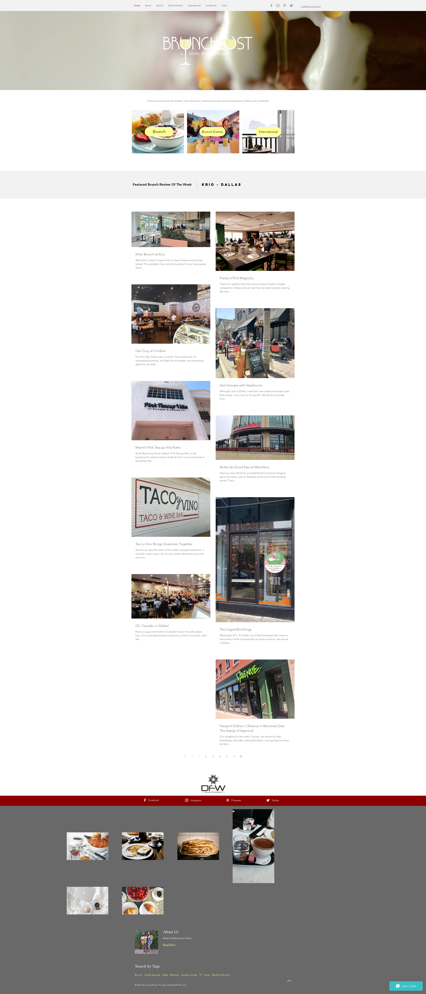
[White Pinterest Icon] (228, 800)
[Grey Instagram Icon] (278, 5)
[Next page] (234, 756)
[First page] (185, 756)
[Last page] (241, 756)
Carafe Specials (152, 974)
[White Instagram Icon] (187, 800)
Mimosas (174, 974)
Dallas (165, 974)
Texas (207, 974)
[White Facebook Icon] (145, 800)
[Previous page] (192, 756)
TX (200, 974)
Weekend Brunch (221, 974)
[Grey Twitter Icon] (291, 5)
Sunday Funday (189, 974)
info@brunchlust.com (311, 6)
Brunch (138, 974)
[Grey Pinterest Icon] (285, 5)
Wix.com (182, 985)
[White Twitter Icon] (268, 800)
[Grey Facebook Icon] (271, 5)
